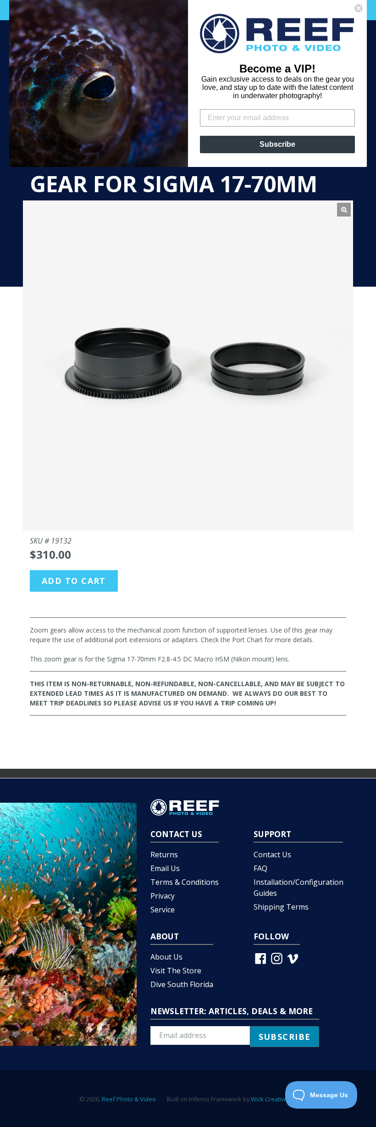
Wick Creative (269, 1099)
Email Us (165, 868)
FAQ (260, 868)
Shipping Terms (281, 907)
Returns (164, 854)
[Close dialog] (358, 8)
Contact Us (272, 854)
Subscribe (277, 144)
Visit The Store (175, 971)
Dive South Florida (181, 984)
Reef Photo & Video (129, 1099)
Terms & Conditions (184, 882)
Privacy (162, 896)
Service (162, 910)
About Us (166, 957)
